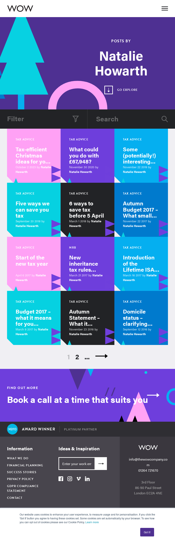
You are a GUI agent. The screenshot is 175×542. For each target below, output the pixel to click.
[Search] (165, 119)
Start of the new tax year (32, 260)
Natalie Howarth (80, 171)
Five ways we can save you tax (33, 209)
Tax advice (25, 139)
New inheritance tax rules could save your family (83, 269)
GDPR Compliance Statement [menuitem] (23, 488)
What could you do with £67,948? (84, 155)
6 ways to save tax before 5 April (86, 209)
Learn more (92, 522)
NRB (72, 247)
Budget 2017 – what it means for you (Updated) (33, 320)
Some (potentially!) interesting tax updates (139, 158)
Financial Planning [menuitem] (25, 465)
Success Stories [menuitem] (22, 472)
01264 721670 (148, 470)
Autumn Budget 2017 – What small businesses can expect (140, 215)
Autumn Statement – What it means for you (87, 320)
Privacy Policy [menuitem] (20, 479)
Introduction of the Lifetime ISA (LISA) (139, 266)
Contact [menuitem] (15, 498)
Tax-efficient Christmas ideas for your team (33, 158)
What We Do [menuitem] (18, 458)
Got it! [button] (147, 532)
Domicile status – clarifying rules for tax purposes (138, 323)
